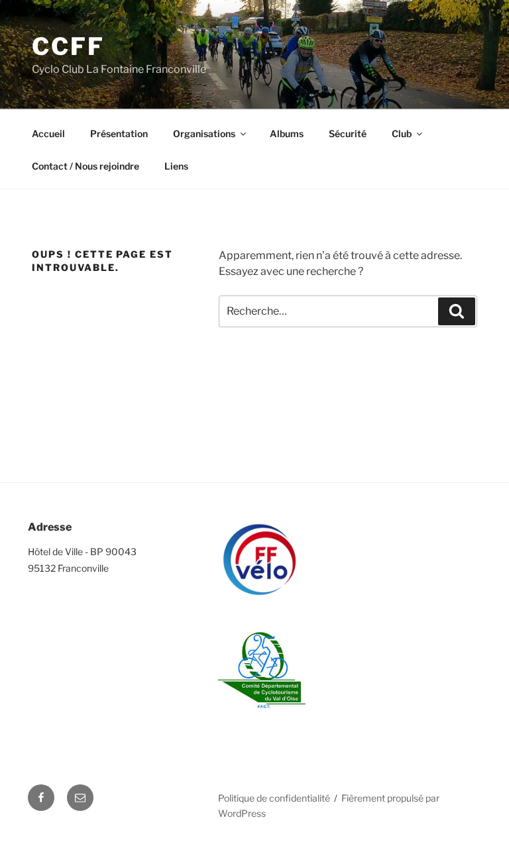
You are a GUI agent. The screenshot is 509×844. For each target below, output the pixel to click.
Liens (176, 166)
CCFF (68, 46)
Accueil (48, 133)
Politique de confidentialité (274, 798)
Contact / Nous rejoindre (85, 166)
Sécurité (348, 133)
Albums (287, 133)
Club (402, 133)
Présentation (119, 133)
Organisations (204, 133)
